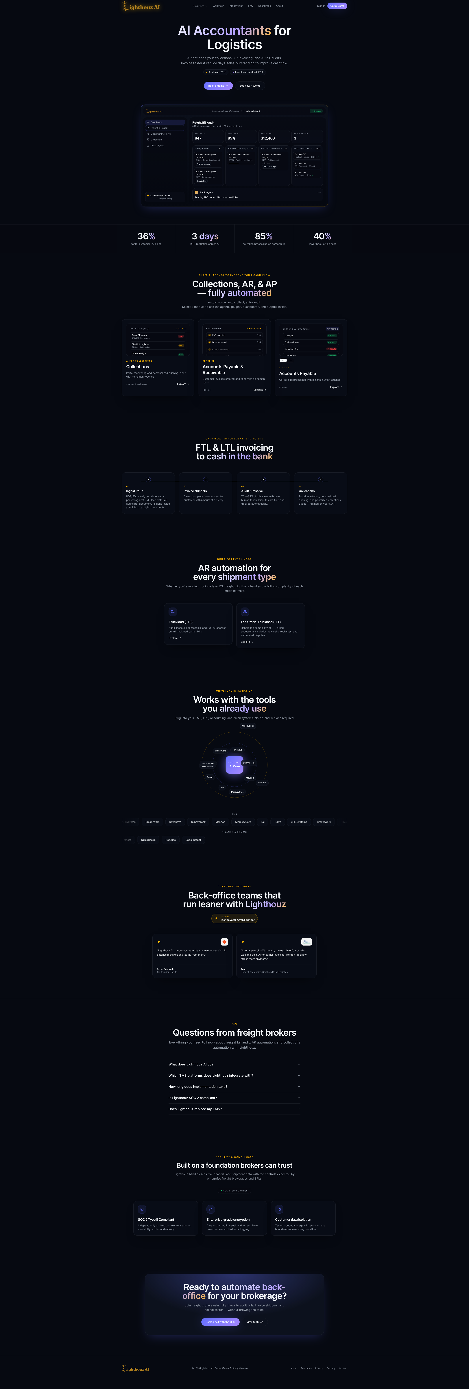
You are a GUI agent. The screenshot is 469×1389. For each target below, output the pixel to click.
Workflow (218, 5)
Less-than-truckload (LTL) (249, 72)
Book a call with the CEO (220, 1321)
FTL (283, 360)
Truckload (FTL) (217, 72)
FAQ (250, 5)
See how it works (250, 85)
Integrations (236, 5)
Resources (264, 5)
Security (331, 1368)
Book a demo (216, 85)
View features (254, 1321)
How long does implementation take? (198, 1087)
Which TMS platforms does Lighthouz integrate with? (211, 1075)
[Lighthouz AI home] (141, 6)
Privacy (319, 1368)
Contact (343, 1368)
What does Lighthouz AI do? (191, 1064)
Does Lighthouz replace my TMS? (195, 1109)
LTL (290, 360)
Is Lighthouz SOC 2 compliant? (193, 1098)
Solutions (198, 6)
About (279, 5)
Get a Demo (337, 5)
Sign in (321, 5)
